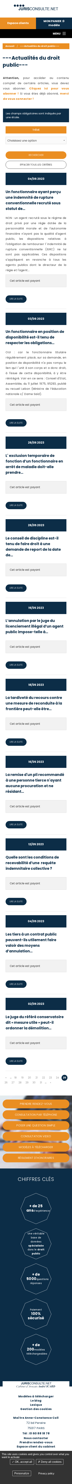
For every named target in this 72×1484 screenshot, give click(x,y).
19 (22, 1077)
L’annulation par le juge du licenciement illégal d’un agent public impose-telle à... (34, 626)
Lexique (36, 1405)
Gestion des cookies (36, 1409)
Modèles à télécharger (36, 1396)
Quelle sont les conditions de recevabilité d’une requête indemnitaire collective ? (32, 863)
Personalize (21, 1473)
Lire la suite (16, 298)
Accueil (9, 46)
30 (34, 1082)
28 (20, 1082)
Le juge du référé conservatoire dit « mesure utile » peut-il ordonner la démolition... (35, 1022)
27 (13, 1082)
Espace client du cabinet (36, 1447)
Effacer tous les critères (36, 164)
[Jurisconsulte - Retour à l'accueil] (36, 6)
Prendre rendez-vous (36, 1442)
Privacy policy (46, 1473)
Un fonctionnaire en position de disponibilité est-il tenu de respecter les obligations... (35, 337)
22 (43, 1077)
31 (41, 1082)
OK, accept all (23, 1461)
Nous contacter (36, 1438)
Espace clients (18, 23)
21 (36, 1077)
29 (27, 1082)
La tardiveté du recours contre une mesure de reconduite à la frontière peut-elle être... (34, 703)
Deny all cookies (51, 1461)
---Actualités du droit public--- (39, 46)
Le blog (35, 1401)
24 (57, 1077)
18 (15, 1077)
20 (29, 1077)
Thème (36, 130)
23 (50, 1077)
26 (6, 1082)
